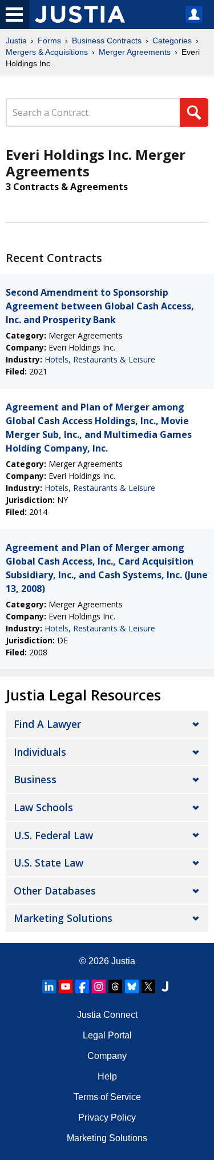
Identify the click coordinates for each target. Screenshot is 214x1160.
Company (107, 1056)
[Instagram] (99, 986)
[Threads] (115, 986)
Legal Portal (107, 1035)
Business (35, 779)
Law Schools (43, 807)
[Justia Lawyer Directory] (165, 986)
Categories (172, 40)
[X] (148, 986)
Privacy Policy (107, 1117)
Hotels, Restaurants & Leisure (100, 359)
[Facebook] (82, 986)
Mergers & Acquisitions (47, 52)
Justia (16, 40)
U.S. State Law (48, 862)
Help (107, 1076)
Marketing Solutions (63, 918)
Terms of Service (107, 1097)
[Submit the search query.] (194, 112)
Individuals (40, 752)
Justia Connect (107, 1015)
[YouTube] (65, 986)
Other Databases (55, 890)
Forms (49, 40)
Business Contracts (107, 40)
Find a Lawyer (47, 724)
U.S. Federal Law (53, 835)
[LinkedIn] (49, 986)
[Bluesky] (132, 986)
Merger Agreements (135, 52)
